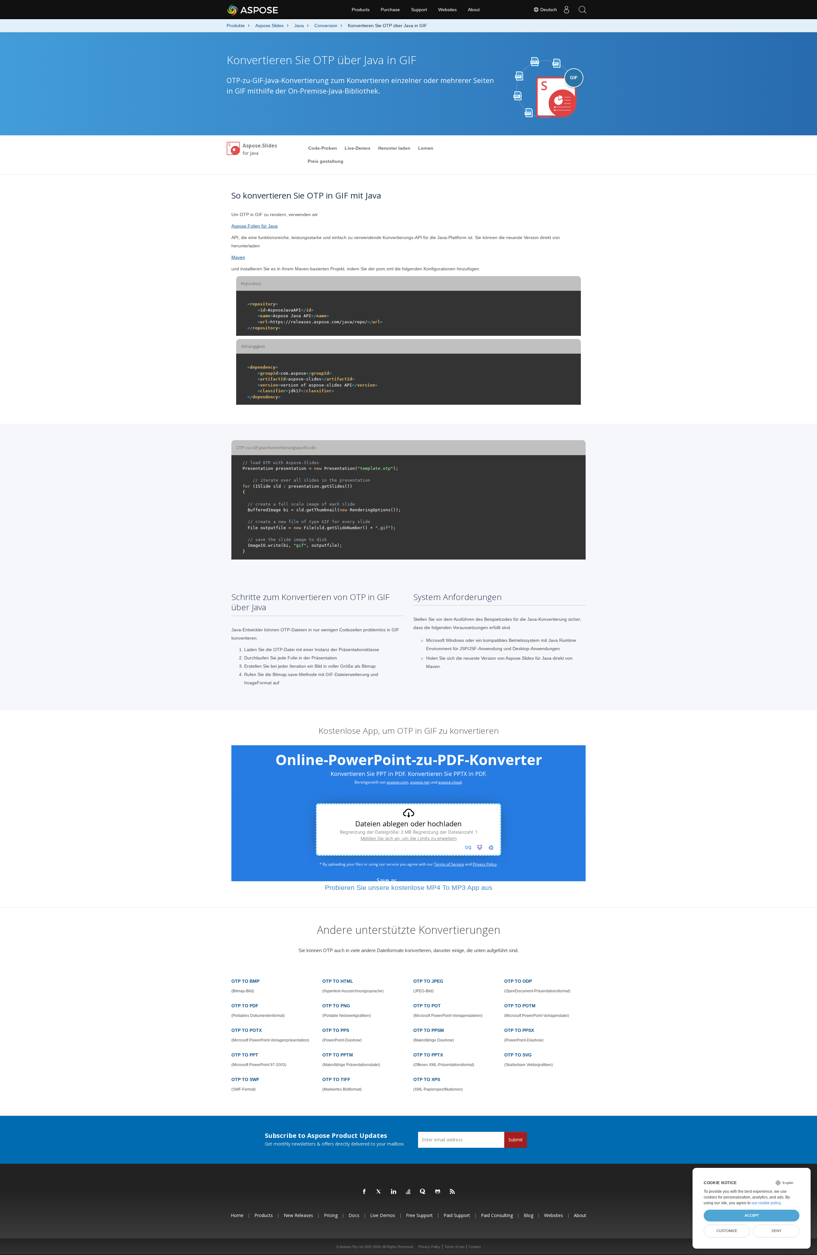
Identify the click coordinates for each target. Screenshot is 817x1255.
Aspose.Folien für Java (254, 226)
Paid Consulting (497, 1215)
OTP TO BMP (245, 981)
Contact (474, 1247)
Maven (238, 257)
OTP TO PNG (336, 1005)
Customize (726, 1231)
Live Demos (382, 1215)
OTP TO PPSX (519, 1030)
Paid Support (457, 1215)
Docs (354, 1215)
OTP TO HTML (337, 981)
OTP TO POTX (246, 1030)
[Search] (582, 9)
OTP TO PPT (244, 1054)
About (474, 9)
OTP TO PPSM (428, 1030)
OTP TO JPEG (428, 981)
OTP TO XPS (426, 1079)
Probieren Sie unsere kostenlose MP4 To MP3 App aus (408, 887)
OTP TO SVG (518, 1054)
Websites (447, 9)
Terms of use (454, 1247)
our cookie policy (766, 1203)
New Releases (298, 1215)
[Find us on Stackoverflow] (408, 1192)
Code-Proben (322, 148)
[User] (566, 9)
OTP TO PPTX (428, 1054)
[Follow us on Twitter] (379, 1192)
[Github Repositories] (438, 1192)
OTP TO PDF (245, 1005)
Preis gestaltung (325, 161)
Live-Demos (358, 148)
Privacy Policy (429, 1247)
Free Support (419, 1215)
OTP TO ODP (518, 981)
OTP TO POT (427, 1005)
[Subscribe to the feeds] (452, 1192)
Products (361, 9)
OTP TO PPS (335, 1030)
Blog (528, 1215)
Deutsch (548, 9)
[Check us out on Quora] (423, 1192)
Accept (752, 1215)
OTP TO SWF (245, 1079)
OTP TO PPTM (337, 1054)
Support (419, 9)
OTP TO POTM (520, 1005)
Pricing (331, 1215)
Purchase (390, 9)
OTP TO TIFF (336, 1079)
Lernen (425, 148)
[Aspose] (253, 10)
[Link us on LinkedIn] (394, 1192)
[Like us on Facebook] (364, 1192)
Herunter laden (394, 148)
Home (237, 1215)
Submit (515, 1140)
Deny (776, 1231)
